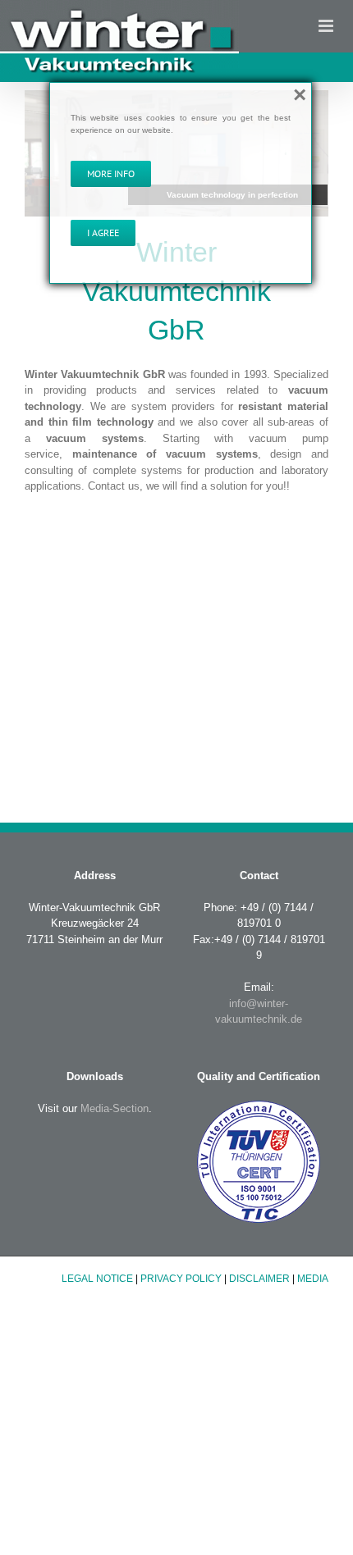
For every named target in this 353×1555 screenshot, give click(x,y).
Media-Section (113, 1108)
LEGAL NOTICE (97, 1278)
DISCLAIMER (259, 1278)
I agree (103, 232)
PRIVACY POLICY (181, 1278)
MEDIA (312, 1278)
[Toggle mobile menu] (327, 26)
